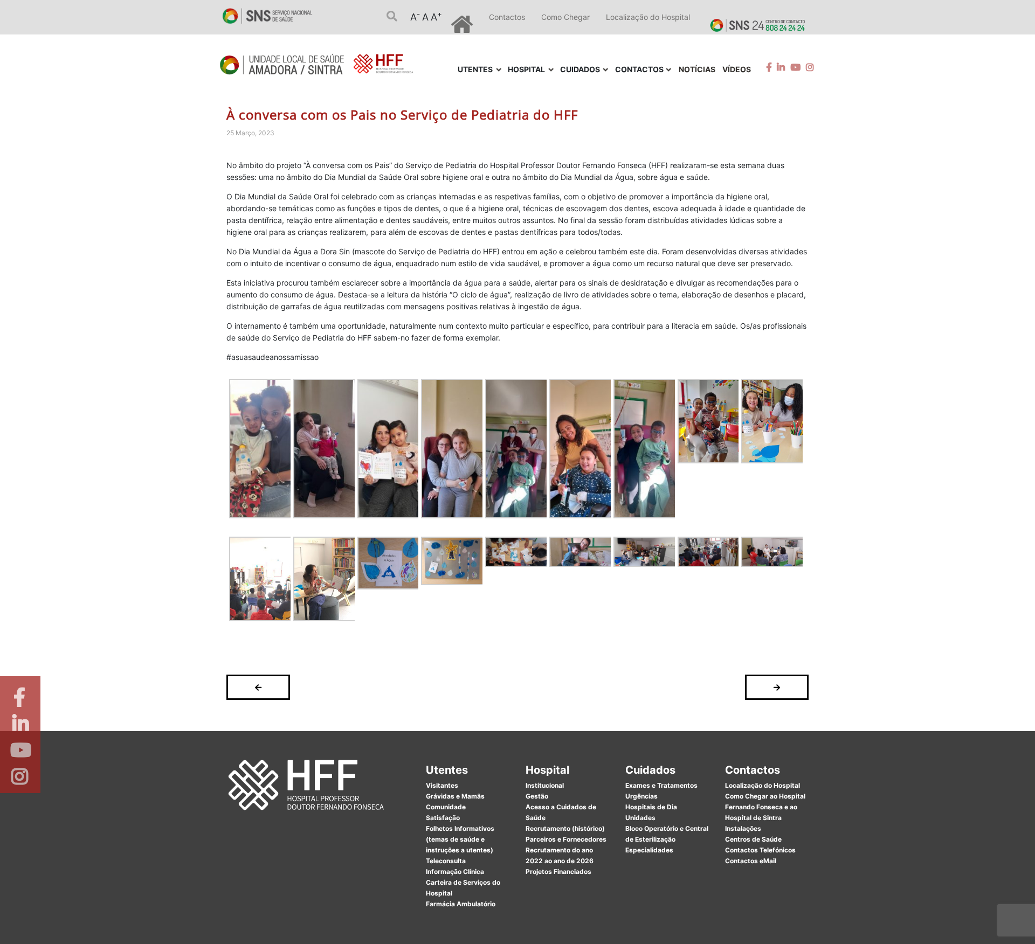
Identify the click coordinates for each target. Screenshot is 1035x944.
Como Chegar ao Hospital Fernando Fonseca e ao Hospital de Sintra (765, 807)
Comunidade (446, 807)
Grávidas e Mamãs (455, 796)
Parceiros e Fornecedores (566, 839)
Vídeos (736, 69)
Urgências (641, 796)
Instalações (743, 828)
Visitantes (442, 785)
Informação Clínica (455, 871)
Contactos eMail (750, 861)
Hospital (547, 769)
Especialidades (649, 850)
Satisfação (443, 818)
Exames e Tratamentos (661, 785)
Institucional (545, 785)
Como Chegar (565, 17)
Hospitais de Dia (651, 807)
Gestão (537, 796)
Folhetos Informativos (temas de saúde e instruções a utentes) (460, 839)
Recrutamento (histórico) (565, 828)
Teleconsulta (446, 861)
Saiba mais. (634, 924)
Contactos (507, 17)
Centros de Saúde (753, 839)
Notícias (697, 69)
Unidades (640, 818)
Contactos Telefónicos (760, 850)
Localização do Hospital (648, 17)
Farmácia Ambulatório (460, 904)
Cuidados (650, 769)
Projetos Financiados (558, 871)
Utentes (447, 769)
